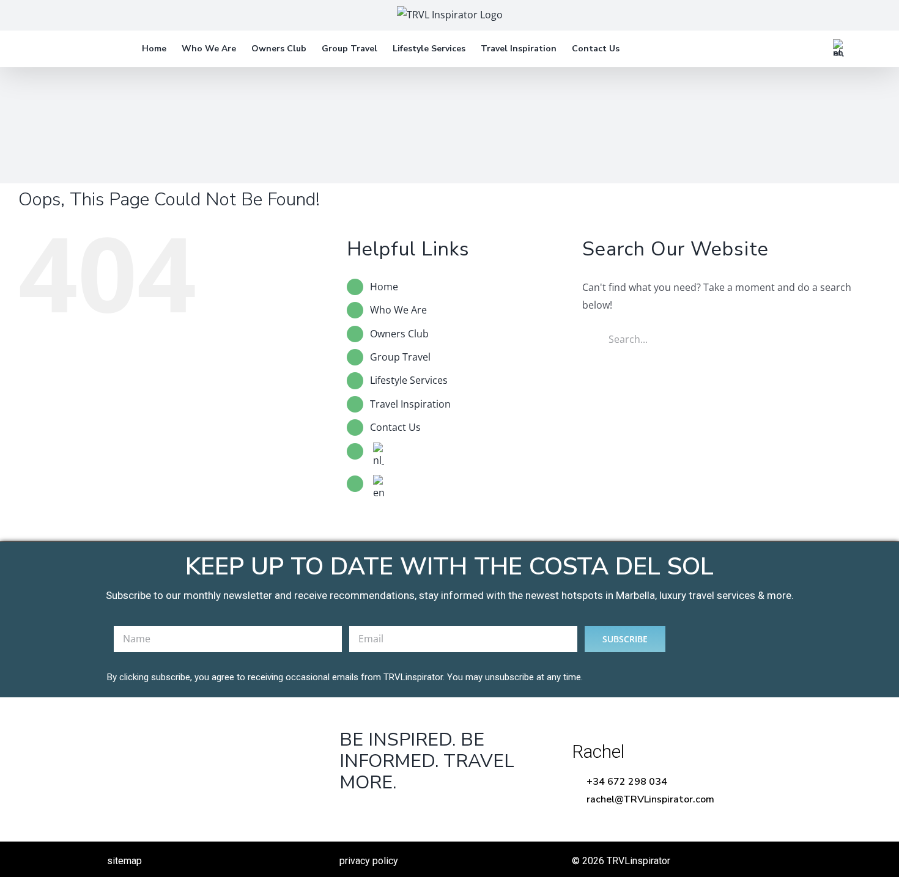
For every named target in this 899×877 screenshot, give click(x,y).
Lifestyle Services (409, 380)
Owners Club (399, 333)
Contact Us (395, 427)
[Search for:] (719, 338)
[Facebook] (350, 813)
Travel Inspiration (410, 404)
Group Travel (400, 357)
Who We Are (398, 310)
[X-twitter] (388, 813)
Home (384, 286)
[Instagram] (426, 813)
